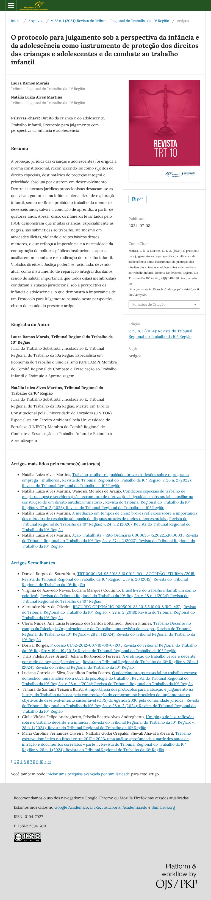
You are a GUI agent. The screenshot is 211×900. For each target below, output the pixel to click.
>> (49, 761)
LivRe (95, 807)
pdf (139, 199)
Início (16, 20)
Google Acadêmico (71, 807)
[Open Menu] (10, 5)
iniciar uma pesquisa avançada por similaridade (88, 774)
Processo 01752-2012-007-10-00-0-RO (85, 645)
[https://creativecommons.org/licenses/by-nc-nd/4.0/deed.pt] (27, 840)
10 (41, 761)
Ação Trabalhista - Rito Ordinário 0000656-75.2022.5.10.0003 (127, 535)
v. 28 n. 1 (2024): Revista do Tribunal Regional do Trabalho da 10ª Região (110, 20)
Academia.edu (135, 807)
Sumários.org (163, 807)
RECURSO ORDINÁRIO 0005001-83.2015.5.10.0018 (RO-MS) (127, 606)
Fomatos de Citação (149, 304)
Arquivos (35, 20)
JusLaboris (111, 807)
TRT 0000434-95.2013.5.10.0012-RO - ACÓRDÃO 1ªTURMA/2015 (136, 573)
